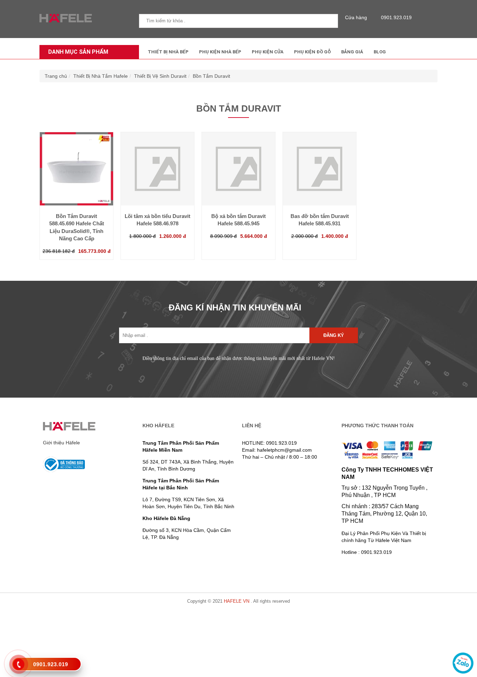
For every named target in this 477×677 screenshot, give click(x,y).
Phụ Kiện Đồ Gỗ (312, 51)
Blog (380, 51)
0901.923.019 (396, 17)
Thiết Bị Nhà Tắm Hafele (100, 76)
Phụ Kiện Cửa (268, 51)
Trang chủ (56, 76)
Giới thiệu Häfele (61, 442)
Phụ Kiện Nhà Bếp (220, 51)
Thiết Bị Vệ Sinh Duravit (160, 76)
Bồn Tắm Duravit (211, 76)
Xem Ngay (76, 191)
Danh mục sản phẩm (78, 51)
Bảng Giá (352, 51)
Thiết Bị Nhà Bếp (168, 51)
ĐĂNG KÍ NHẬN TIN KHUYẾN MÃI (235, 307)
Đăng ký (333, 335)
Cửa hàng (356, 17)
